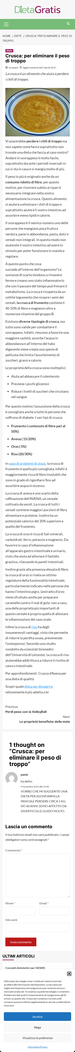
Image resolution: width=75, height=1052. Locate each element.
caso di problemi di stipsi (27, 463)
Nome (10, 903)
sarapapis (13, 67)
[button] (69, 974)
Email (43, 903)
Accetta (37, 1016)
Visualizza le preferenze (37, 1038)
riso (34, 627)
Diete (9, 50)
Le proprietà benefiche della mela (44, 719)
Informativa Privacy (38, 1046)
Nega (37, 1027)
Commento (13, 850)
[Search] (68, 23)
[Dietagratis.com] (37, 9)
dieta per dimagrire (38, 686)
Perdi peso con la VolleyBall (26, 709)
